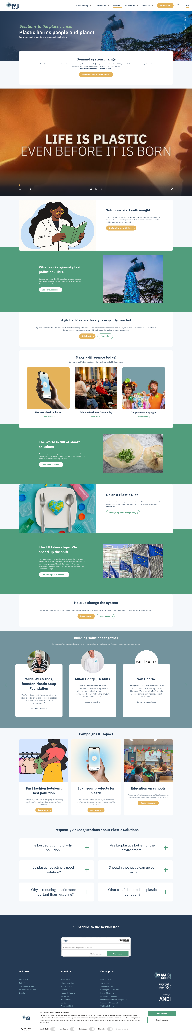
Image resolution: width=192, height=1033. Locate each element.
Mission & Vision (67, 983)
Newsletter (65, 980)
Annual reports (67, 986)
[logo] (162, 986)
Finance (64, 989)
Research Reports (68, 993)
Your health (100, 5)
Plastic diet (23, 980)
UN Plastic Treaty (107, 1006)
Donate (22, 993)
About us (146, 5)
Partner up (130, 5)
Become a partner (93, 702)
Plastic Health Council (109, 1003)
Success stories (106, 986)
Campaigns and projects (109, 989)
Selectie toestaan (162, 1020)
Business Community (108, 996)
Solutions (117, 5)
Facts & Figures (106, 980)
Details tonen (121, 1029)
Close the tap (82, 5)
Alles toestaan (162, 1013)
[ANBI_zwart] (162, 998)
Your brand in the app (27, 989)
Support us (165, 5)
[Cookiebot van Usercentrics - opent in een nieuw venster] (26, 1029)
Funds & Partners (107, 993)
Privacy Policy (66, 999)
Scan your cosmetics (27, 986)
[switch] (72, 1029)
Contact (64, 1003)
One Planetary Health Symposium (113, 999)
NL (183, 5)
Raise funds (23, 983)
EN (187, 5)
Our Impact (104, 983)
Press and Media (67, 1006)
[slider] (96, 185)
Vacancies (65, 996)
